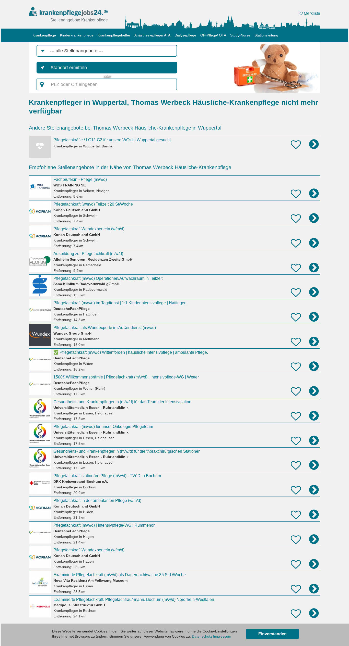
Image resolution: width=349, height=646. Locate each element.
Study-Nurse (240, 35)
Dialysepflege (185, 35)
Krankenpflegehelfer (114, 35)
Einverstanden (272, 634)
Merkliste (311, 13)
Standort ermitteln (69, 67)
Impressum (222, 636)
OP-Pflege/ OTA (213, 35)
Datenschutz (202, 636)
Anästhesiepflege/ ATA (152, 35)
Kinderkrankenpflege (77, 35)
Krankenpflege (44, 35)
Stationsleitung (266, 35)
